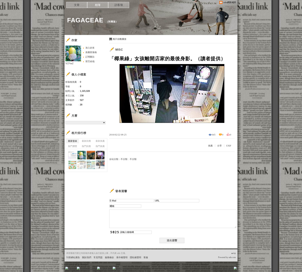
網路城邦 (228, 269)
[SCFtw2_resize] (81, 155)
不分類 (124, 159)
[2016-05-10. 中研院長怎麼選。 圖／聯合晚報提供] (91, 164)
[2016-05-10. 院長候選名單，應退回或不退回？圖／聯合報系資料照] (72, 164)
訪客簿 (118, 4)
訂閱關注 (90, 57)
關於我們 (86, 257)
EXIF (228, 145)
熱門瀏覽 (72, 146)
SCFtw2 (69, 63)
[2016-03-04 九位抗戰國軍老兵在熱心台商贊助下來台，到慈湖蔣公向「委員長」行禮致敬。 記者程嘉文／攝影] (100, 164)
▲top (233, 253)
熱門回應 (86, 146)
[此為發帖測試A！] (72, 155)
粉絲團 (72, 269)
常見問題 (98, 257)
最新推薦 (100, 141)
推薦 (210, 145)
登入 (213, 269)
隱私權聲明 (135, 257)
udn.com (232, 257)
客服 (145, 257)
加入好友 (90, 47)
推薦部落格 (91, 52)
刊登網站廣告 (73, 257)
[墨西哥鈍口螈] (100, 155)
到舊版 (112, 21)
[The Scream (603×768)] (91, 155)
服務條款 (109, 257)
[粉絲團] (66, 268)
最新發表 (72, 141)
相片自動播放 (119, 39)
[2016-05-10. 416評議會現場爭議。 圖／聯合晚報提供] (81, 164)
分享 (219, 145)
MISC (119, 49)
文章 (77, 4)
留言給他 (90, 61)
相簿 (97, 4)
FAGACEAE (85, 20)
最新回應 (86, 141)
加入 (219, 269)
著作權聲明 (122, 257)
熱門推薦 (100, 146)
